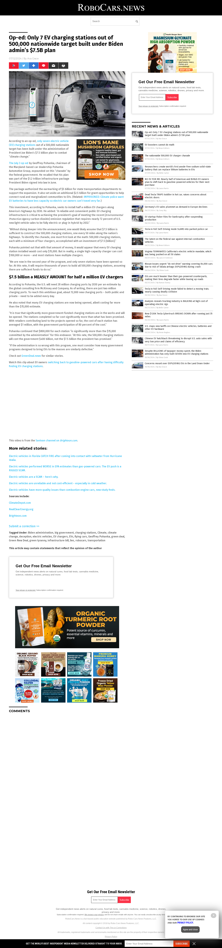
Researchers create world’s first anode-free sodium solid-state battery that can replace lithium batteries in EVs (178, 168)
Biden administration (40, 532)
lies (72, 540)
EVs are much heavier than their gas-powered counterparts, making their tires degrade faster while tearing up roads (176, 278)
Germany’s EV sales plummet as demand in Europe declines (176, 207)
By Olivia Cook (163, 270)
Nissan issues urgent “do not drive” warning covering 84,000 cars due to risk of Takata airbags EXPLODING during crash (179, 265)
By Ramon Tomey (163, 283)
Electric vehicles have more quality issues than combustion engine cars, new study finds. (62, 489)
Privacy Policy (111, 937)
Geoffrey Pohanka (99, 536)
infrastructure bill (58, 540)
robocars (80, 540)
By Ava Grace (161, 139)
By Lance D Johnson (165, 258)
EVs (71, 536)
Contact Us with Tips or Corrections (111, 928)
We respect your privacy (94, 915)
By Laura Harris (163, 188)
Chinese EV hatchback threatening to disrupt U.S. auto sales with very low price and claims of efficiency (178, 340)
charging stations (85, 532)
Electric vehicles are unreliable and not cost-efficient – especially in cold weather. (58, 483)
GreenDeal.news (31, 355)
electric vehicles (42, 536)
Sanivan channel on (56, 440)
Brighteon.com (18, 515)
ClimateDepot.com (20, 502)
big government (64, 532)
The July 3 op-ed (18, 163)
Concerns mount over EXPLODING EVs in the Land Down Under (177, 363)
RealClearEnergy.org (21, 509)
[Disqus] (67, 756)
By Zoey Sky (161, 210)
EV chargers (60, 536)
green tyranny (37, 540)
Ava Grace (33, 58)
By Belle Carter (163, 173)
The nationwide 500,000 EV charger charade (167, 155)
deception (25, 536)
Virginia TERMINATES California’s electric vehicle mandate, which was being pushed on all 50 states (178, 253)
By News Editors (162, 148)
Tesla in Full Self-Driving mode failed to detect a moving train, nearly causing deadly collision (177, 290)
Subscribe (181, 943)
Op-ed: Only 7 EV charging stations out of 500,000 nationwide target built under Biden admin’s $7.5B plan (176, 134)
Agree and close (190, 929)
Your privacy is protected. (26, 590)
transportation (96, 540)
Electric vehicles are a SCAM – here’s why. (33, 476)
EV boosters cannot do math (159, 144)
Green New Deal (18, 540)
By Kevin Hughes (163, 332)
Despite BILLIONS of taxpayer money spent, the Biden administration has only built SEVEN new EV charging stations (176, 352)
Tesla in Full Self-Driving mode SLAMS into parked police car (176, 229)
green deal (117, 536)
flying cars (81, 536)
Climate (102, 532)
